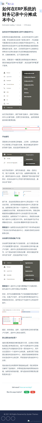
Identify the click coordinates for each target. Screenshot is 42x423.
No (33, 392)
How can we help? (26, 387)
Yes (26, 392)
